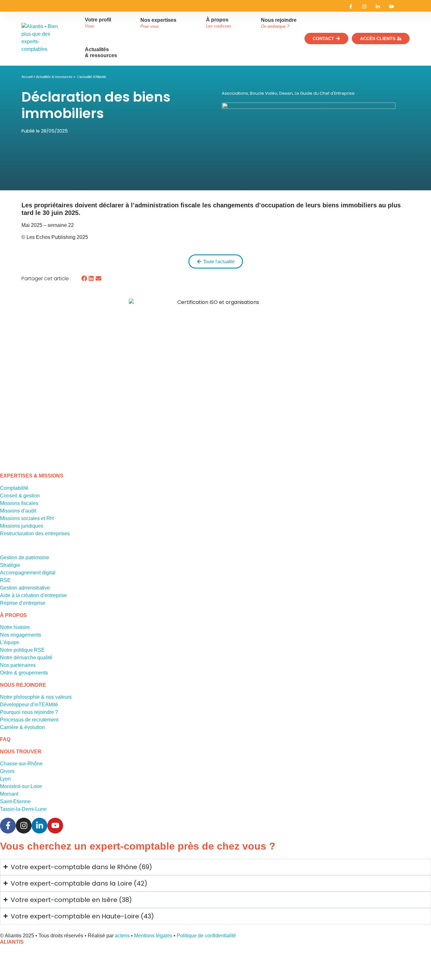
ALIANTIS (12, 942)
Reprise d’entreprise (22, 603)
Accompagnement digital (28, 572)
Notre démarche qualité (26, 657)
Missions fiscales (19, 503)
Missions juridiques (21, 526)
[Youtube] (391, 6)
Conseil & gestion (20, 495)
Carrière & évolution (22, 727)
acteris (122, 935)
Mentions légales (153, 935)
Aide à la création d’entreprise (33, 595)
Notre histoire (15, 627)
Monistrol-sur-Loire (21, 786)
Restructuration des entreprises (35, 533)
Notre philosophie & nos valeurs (36, 697)
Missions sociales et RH (27, 518)
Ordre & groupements (24, 672)
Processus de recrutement (29, 719)
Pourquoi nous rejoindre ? (29, 712)
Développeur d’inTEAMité (29, 704)
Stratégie (10, 565)
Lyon (5, 778)
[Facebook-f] (350, 6)
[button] (84, 278)
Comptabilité (14, 488)
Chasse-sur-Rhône (21, 763)
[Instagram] (364, 6)
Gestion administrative (25, 587)
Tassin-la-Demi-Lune (23, 809)
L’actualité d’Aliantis (91, 77)
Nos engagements (20, 635)
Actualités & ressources (54, 77)
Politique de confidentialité (206, 935)
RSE (5, 580)
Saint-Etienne (15, 801)
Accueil (26, 77)
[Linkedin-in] (378, 6)
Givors (7, 771)
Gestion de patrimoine (24, 557)
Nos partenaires (18, 665)
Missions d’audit (18, 510)
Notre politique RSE (22, 650)
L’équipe (9, 642)
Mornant (9, 794)
